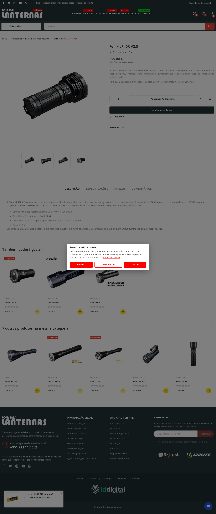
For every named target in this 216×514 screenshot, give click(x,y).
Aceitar (135, 264)
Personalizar (108, 264)
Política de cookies (111, 257)
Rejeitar (81, 264)
